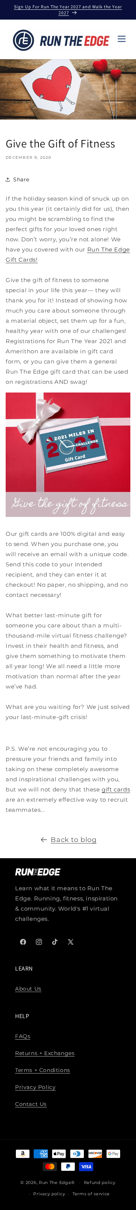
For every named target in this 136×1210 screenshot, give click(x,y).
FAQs (22, 1036)
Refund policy (100, 1182)
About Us (28, 988)
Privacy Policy (35, 1087)
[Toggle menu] (121, 39)
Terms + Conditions (42, 1070)
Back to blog (73, 840)
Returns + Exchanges (44, 1053)
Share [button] (21, 179)
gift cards (116, 789)
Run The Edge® (57, 1182)
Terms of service (91, 1193)
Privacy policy (49, 1193)
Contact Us (31, 1104)
